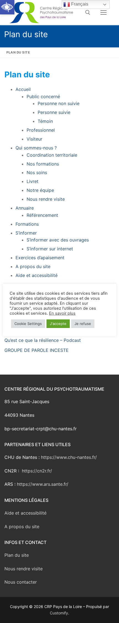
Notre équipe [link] (40, 190)
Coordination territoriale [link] (52, 155)
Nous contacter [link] (20, 582)
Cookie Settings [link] (28, 323)
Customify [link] (59, 613)
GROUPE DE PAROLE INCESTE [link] (36, 350)
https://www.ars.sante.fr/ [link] (43, 484)
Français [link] (79, 4)
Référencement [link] (42, 215)
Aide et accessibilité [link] (36, 275)
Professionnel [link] (41, 130)
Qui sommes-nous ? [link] (36, 148)
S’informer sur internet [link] (50, 248)
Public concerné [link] (43, 96)
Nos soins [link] (37, 172)
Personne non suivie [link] (58, 103)
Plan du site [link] (16, 555)
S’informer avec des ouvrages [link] (58, 240)
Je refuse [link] (82, 323)
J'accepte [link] (58, 323)
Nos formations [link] (43, 164)
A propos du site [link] (32, 266)
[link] (7, 7)
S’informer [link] (26, 233)
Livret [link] (32, 181)
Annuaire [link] (24, 208)
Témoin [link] (45, 121)
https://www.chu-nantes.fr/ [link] (69, 457)
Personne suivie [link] (54, 112)
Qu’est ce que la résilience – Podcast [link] (42, 340)
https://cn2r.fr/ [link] (37, 471)
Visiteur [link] (34, 139)
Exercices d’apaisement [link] (39, 257)
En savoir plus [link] (62, 313)
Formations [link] (27, 224)
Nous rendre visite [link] (46, 199)
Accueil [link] (23, 89)
